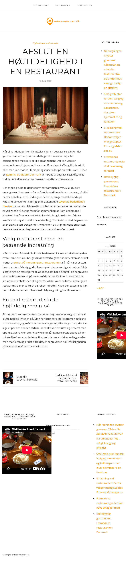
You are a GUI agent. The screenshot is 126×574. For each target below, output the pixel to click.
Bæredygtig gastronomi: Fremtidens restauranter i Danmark (112, 186)
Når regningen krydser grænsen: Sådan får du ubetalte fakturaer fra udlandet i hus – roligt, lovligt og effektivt (113, 69)
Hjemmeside (41, 5)
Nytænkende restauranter (45, 43)
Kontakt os (84, 5)
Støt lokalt (101, 224)
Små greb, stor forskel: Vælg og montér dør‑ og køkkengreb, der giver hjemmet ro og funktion (113, 107)
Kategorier (62, 5)
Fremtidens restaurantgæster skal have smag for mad (109, 503)
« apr (100, 288)
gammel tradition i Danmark (23, 174)
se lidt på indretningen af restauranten (37, 262)
